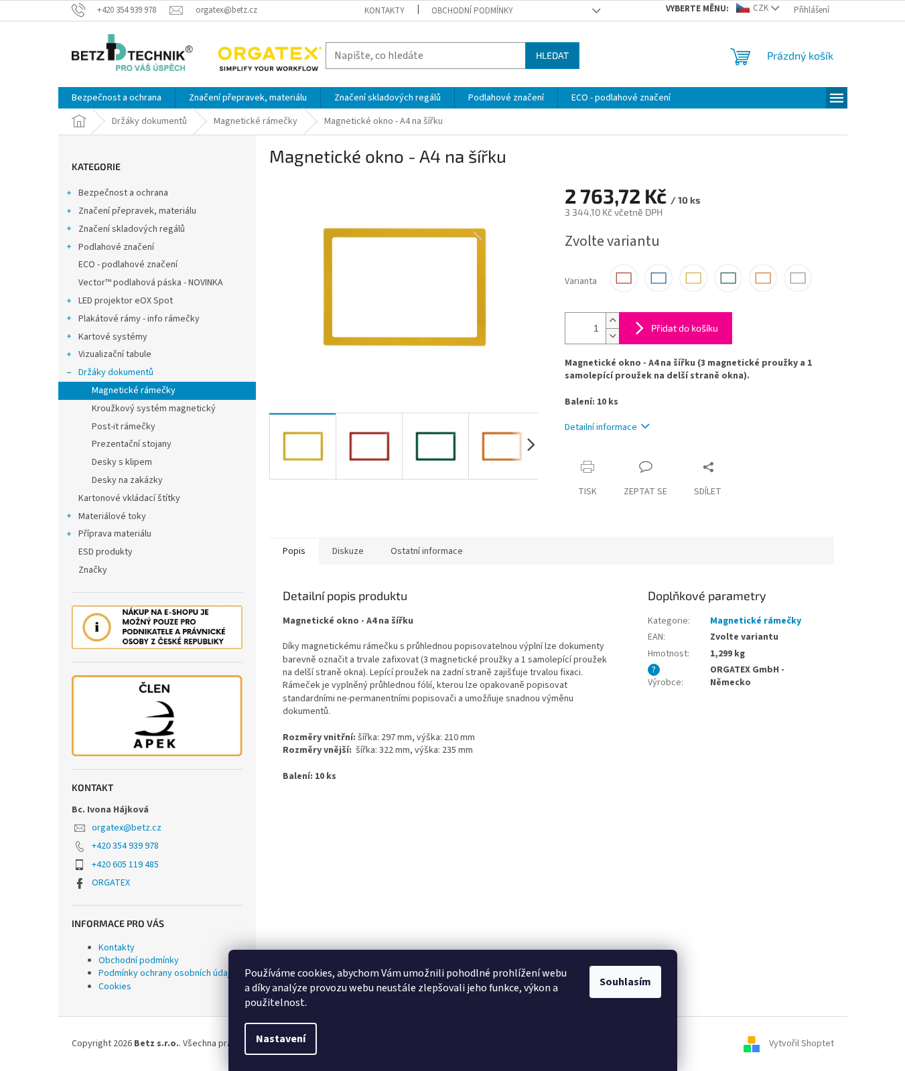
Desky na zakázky (127, 480)
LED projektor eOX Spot (125, 300)
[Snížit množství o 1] (612, 336)
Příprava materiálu (114, 534)
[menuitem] (116, 98)
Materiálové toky (112, 516)
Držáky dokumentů (115, 372)
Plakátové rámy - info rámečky (139, 319)
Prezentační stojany (131, 444)
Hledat (552, 55)
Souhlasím (625, 982)
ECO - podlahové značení (128, 264)
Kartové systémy (112, 337)
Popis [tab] (294, 551)
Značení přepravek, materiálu (137, 211)
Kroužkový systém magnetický (154, 408)
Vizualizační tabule (114, 354)
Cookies (114, 986)
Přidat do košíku (684, 328)
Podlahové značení (116, 247)
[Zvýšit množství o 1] (612, 320)
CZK (760, 8)
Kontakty (384, 11)
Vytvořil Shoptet (801, 1043)
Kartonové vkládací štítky (129, 498)
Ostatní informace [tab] (427, 551)
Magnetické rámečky (134, 390)
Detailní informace (601, 427)
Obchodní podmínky (472, 11)
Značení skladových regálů (131, 229)
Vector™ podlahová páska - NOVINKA (150, 282)
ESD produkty (105, 552)
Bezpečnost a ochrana (123, 193)
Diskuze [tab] (348, 551)
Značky (92, 570)
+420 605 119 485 (125, 864)
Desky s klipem (122, 462)
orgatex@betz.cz (126, 828)
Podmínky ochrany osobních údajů (166, 973)
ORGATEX (111, 882)
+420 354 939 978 (125, 846)
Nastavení (280, 1038)
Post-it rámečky (123, 426)
